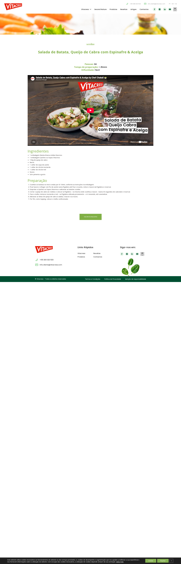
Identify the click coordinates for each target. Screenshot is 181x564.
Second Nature (100, 9)
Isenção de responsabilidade (135, 279)
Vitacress (85, 9)
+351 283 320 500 (135, 4)
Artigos (133, 9)
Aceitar (150, 561)
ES (176, 4)
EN (173, 4)
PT (169, 4)
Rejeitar (162, 561)
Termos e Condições (92, 279)
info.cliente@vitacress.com (156, 4)
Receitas (123, 9)
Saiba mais (119, 562)
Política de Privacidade (112, 279)
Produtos (113, 9)
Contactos (144, 9)
